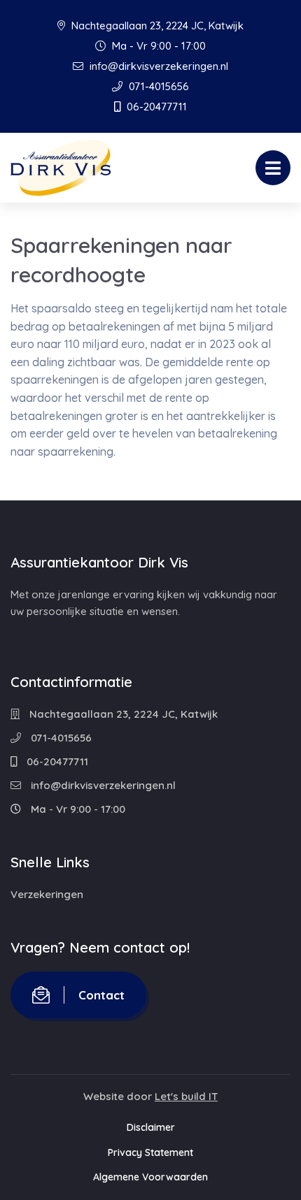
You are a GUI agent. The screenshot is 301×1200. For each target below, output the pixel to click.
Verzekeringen (46, 894)
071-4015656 (157, 86)
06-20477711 (155, 106)
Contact (101, 995)
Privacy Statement (150, 1152)
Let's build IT (186, 1096)
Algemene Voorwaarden (150, 1177)
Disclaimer (151, 1127)
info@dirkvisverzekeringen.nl (157, 66)
